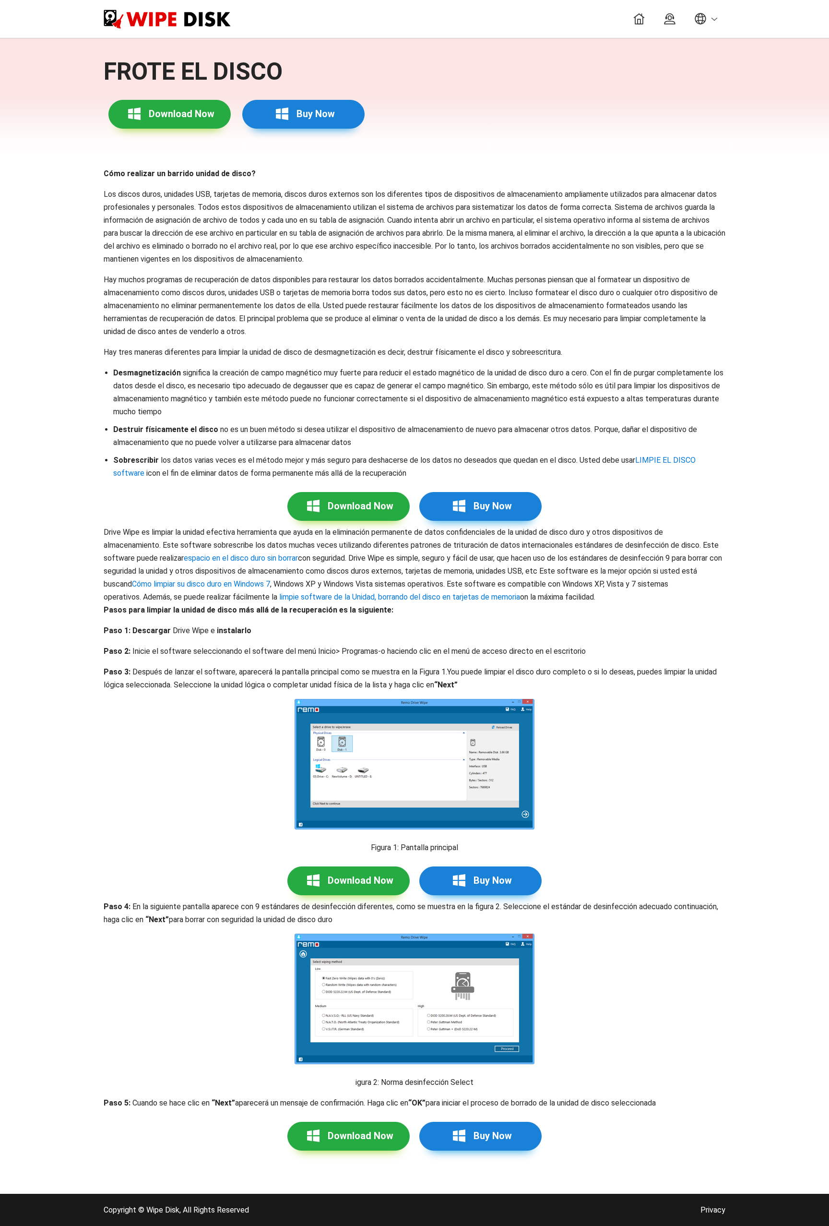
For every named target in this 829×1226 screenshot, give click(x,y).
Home (639, 19)
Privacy (712, 1209)
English (705, 19)
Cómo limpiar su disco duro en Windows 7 (201, 584)
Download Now (181, 114)
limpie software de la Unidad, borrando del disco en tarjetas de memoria (399, 596)
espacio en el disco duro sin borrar (241, 558)
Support (669, 19)
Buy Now (315, 114)
